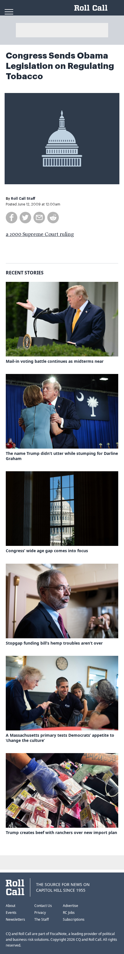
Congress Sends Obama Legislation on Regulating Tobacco (60, 66)
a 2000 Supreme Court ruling (40, 234)
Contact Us (43, 905)
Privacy (40, 912)
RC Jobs (69, 912)
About (10, 905)
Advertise (70, 905)
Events (11, 912)
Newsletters (15, 919)
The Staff (41, 919)
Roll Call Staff (23, 198)
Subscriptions (73, 919)
